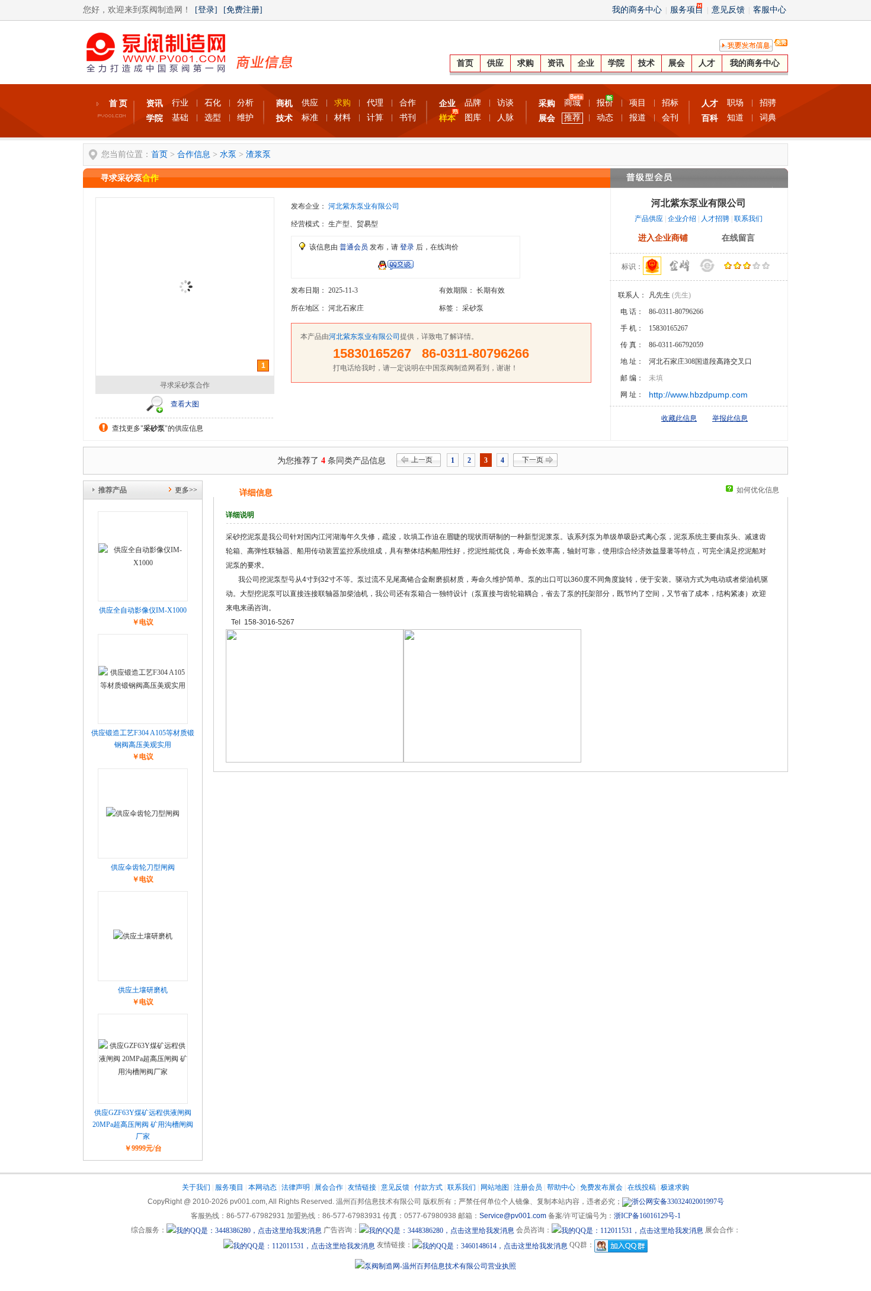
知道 (735, 117)
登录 (407, 247)
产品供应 (649, 218)
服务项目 (686, 9)
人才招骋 (715, 218)
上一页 (422, 460)
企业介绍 (682, 218)
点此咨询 (337, 266)
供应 (495, 63)
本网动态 (262, 1187)
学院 (616, 63)
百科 (710, 118)
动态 (605, 117)
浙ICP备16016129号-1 (647, 1216)
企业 (586, 63)
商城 (572, 102)
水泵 (228, 154)
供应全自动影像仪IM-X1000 (143, 610)
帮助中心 (561, 1187)
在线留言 (738, 237)
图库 (473, 117)
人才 (707, 63)
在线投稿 (641, 1187)
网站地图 (495, 1187)
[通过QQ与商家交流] (395, 267)
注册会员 (528, 1187)
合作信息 (193, 154)
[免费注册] (242, 9)
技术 (646, 63)
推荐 (572, 117)
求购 (525, 63)
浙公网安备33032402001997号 (678, 1201)
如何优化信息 (757, 490)
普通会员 (354, 247)
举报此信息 (730, 418)
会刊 (670, 117)
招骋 (768, 102)
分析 (245, 102)
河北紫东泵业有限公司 (363, 206)
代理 (375, 102)
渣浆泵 (258, 154)
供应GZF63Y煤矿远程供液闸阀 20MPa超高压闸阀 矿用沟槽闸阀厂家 (142, 1125)
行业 (180, 102)
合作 (407, 102)
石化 (212, 102)
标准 (310, 117)
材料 (342, 117)
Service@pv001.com (512, 1216)
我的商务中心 (637, 9)
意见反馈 (728, 9)
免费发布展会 (601, 1187)
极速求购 (675, 1187)
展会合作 (329, 1187)
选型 (212, 117)
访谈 (505, 102)
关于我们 (196, 1187)
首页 (465, 63)
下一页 (532, 460)
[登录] (206, 9)
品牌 (473, 102)
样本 (447, 118)
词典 (768, 117)
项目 (637, 102)
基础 (180, 117)
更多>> (186, 490)
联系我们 (748, 218)
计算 (375, 117)
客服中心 (769, 9)
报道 (637, 117)
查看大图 (185, 404)
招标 (670, 102)
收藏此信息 (679, 418)
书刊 (407, 117)
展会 (676, 63)
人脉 (505, 117)
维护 (245, 117)
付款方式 (428, 1187)
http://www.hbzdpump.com (698, 394)
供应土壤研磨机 (143, 990)
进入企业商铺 (663, 237)
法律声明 (295, 1187)
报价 (605, 102)
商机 (284, 103)
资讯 (555, 63)
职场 (735, 102)
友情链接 (362, 1187)
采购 (547, 103)
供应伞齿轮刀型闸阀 (143, 867)
